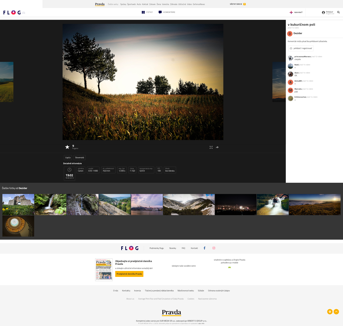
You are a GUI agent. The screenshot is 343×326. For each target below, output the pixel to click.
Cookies (191, 298)
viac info (201, 323)
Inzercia (137, 290)
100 (159, 169)
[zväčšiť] (211, 147)
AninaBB (298, 81)
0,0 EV (146, 169)
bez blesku (170, 169)
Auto (139, 4)
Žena (159, 4)
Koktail (145, 4)
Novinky (172, 248)
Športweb (131, 4)
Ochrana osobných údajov (219, 290)
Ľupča (67, 157)
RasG (296, 64)
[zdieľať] (217, 147)
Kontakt (194, 248)
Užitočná (182, 4)
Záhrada (173, 4)
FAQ (183, 248)
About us (130, 298)
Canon (81, 169)
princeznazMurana (302, 56)
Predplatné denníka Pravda (129, 273)
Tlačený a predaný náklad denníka (159, 290)
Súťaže (201, 290)
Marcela (298, 89)
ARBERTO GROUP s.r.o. (197, 320)
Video (189, 4)
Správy (123, 4)
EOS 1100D (93, 169)
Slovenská (79, 157)
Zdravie (152, 4)
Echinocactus (300, 97)
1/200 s (122, 169)
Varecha (165, 4)
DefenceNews (199, 4)
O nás (115, 290)
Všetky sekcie (236, 4)
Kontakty (126, 290)
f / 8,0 (132, 169)
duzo (296, 72)
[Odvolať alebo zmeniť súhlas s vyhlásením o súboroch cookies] (330, 311)
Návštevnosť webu (186, 290)
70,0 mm (108, 169)
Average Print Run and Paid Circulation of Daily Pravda (161, 298)
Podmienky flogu (157, 248)
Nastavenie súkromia (207, 298)
